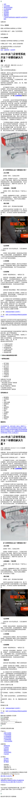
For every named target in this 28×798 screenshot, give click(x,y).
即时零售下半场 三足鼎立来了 (10, 432)
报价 (4, 715)
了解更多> (23, 457)
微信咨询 (3, 796)
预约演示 (8, 796)
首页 (5, 4)
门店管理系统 (7, 734)
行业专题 (6, 754)
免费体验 (13, 796)
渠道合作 (6, 760)
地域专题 (6, 749)
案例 (2, 715)
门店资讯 (6, 747)
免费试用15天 (7, 767)
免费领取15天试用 (11, 715)
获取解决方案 (4, 705)
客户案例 (6, 761)
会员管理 (23, 17)
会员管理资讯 (7, 752)
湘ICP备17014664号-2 (6, 776)
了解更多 (14, 382)
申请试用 (3, 724)
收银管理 (18, 17)
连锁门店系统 (7, 733)
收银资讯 (6, 750)
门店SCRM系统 (8, 741)
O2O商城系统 (7, 9)
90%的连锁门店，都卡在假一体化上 (10, 426)
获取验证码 (18, 722)
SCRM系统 (7, 5)
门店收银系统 (7, 739)
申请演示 (19, 789)
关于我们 (6, 758)
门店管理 (6, 17)
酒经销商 (6, 14)
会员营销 (6, 12)
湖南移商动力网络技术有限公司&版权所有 (12, 780)
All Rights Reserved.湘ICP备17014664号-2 (12, 782)
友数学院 (6, 15)
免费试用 (3, 22)
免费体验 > (14, 70)
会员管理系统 (7, 738)
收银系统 (6, 10)
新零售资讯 (12, 17)
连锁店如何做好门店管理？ (13, 311)
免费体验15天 (4, 34)
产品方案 (8, 379)
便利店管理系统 (8, 7)
